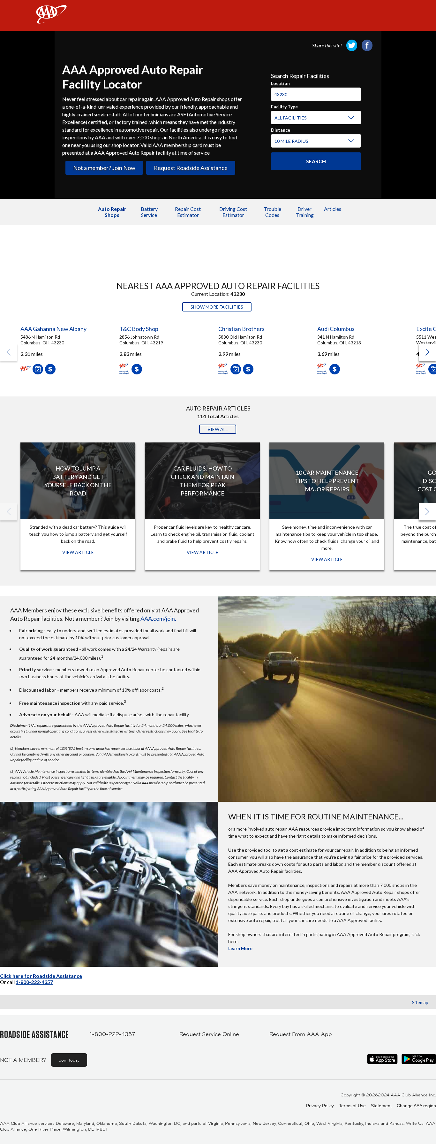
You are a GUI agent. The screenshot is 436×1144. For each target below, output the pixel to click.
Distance (280, 129)
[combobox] (316, 91)
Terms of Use (352, 1105)
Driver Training (305, 212)
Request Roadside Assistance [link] (191, 167)
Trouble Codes (272, 212)
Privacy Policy (320, 1105)
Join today (69, 1060)
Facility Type (284, 106)
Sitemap (420, 1002)
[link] (351, 45)
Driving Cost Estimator (233, 212)
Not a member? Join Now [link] (104, 167)
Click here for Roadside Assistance (41, 976)
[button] (427, 352)
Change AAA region (416, 1105)
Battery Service (149, 212)
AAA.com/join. (158, 618)
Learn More (240, 948)
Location (280, 82)
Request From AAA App (300, 1034)
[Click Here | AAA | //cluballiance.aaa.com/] (51, 19)
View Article (78, 552)
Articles (332, 209)
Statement (381, 1105)
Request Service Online (209, 1034)
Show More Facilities (217, 307)
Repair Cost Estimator (188, 212)
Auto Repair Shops (112, 212)
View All (217, 429)
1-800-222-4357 (34, 982)
